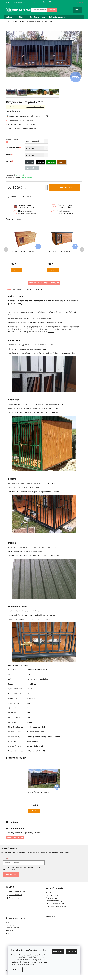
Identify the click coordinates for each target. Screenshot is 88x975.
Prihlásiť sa (11, 874)
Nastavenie (16, 970)
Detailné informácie (13, 133)
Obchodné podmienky (54, 901)
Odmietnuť (58, 951)
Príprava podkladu (12, 928)
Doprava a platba (19, 2)
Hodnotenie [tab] (37, 289)
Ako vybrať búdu (12, 930)
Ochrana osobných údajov (55, 903)
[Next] (82, 249)
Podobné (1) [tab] (27, 289)
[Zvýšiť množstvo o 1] (46, 186)
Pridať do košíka (65, 187)
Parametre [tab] (17, 289)
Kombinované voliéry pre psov (38, 669)
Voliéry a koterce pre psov (18, 898)
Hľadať (52, 10)
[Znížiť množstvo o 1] (46, 188)
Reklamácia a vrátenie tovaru (56, 906)
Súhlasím (72, 951)
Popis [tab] (9, 289)
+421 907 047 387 (15, 895)
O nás (8, 2)
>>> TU (32, 964)
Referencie (10, 925)
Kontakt (49, 892)
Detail (16, 270)
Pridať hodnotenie (15, 837)
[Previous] (6, 249)
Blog (7, 933)
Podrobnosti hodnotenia (35, 107)
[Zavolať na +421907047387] (46, 2)
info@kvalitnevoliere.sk (17, 892)
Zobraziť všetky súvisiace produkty (44, 283)
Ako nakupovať (51, 898)
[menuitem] (10, 17)
